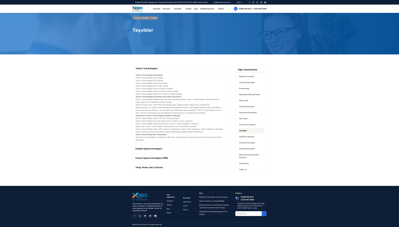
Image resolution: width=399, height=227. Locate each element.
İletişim (221, 9)
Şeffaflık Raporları (207, 9)
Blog (196, 9)
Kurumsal (166, 9)
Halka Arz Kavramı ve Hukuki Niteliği (211, 201)
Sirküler (189, 9)
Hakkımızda (187, 202)
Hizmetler (178, 9)
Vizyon (185, 206)
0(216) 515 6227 (245, 9)
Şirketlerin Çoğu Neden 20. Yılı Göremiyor (213, 197)
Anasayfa (156, 9)
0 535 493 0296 (260, 9)
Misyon (185, 209)
